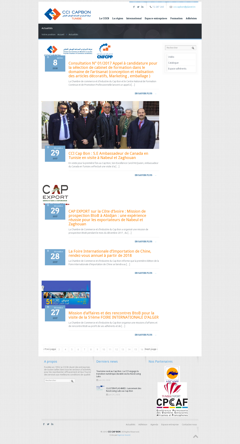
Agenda (154, 424)
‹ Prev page (49, 349)
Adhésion (191, 18)
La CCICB (104, 18)
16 (142, 349)
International (134, 18)
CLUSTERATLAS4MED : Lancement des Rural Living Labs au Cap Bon (123, 389)
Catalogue (173, 62)
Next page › (151, 349)
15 (135, 349)
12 (116, 349)
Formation (176, 18)
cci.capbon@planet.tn (184, 7)
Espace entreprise (170, 424)
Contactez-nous (189, 424)
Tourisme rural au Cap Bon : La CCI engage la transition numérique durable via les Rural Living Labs (118, 374)
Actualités (73, 34)
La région (117, 18)
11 (110, 349)
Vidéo (171, 57)
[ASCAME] (172, 374)
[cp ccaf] (172, 407)
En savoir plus (146, 93)
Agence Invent (123, 435)
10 (103, 349)
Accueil (60, 34)
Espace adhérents (177, 68)
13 (122, 349)
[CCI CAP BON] (67, 12)
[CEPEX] (172, 391)
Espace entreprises (156, 18)
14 (129, 349)
